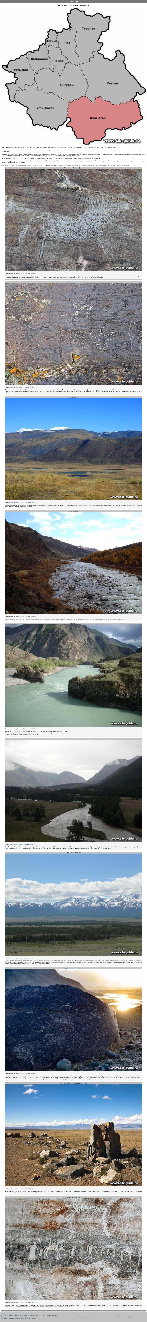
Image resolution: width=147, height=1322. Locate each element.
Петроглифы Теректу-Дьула (73, 168)
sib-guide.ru (48, 1315)
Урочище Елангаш (73, 1197)
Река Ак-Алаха (73, 511)
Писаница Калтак (73, 282)
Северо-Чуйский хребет (73, 852)
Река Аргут (73, 623)
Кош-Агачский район (30, 273)
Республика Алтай (19, 273)
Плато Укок (73, 397)
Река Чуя (73, 739)
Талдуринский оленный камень (73, 968)
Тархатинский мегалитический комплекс (73, 1083)
